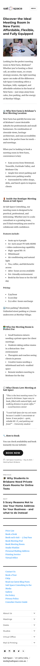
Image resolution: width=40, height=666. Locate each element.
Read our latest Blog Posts (17, 582)
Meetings (7, 619)
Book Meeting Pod (14, 541)
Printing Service (13, 554)
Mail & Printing (10, 643)
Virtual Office (11, 557)
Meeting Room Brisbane (11, 462)
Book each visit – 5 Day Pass (18, 537)
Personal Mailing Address (17, 551)
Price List (9, 531)
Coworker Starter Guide (16, 602)
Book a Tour (11, 575)
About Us (7, 613)
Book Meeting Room (15, 544)
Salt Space (8, 658)
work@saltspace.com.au (14, 661)
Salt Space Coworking (14, 460)
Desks (6, 625)
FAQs (7, 578)
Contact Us (10, 571)
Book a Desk (11, 534)
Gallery (8, 592)
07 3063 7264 (21, 658)
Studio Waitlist (12, 547)
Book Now (13, 453)
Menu (33, 8)
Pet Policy (10, 595)
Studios (6, 631)
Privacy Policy (12, 598)
